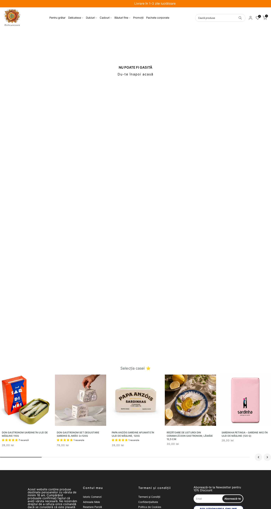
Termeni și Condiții (149, 496)
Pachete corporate (157, 17)
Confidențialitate (148, 501)
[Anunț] (135, 3)
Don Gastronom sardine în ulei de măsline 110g (25, 434)
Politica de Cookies (149, 506)
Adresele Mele (91, 501)
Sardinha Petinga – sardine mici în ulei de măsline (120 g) (245, 434)
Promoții (138, 17)
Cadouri (105, 17)
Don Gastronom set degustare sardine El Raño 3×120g (78, 434)
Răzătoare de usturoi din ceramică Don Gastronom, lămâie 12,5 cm (190, 436)
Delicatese (74, 17)
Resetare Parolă (92, 506)
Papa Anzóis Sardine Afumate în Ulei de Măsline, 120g (133, 434)
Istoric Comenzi (92, 496)
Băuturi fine (121, 17)
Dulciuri (90, 17)
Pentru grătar (57, 17)
